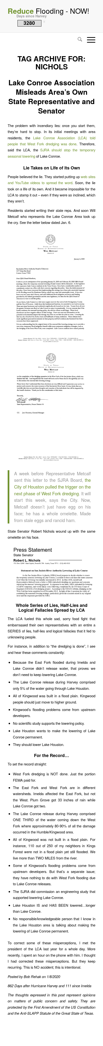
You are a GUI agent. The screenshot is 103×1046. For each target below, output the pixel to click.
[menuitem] (77, 39)
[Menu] (88, 39)
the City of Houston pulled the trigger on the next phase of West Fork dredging (52, 486)
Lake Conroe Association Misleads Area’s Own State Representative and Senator (51, 96)
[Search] (77, 39)
